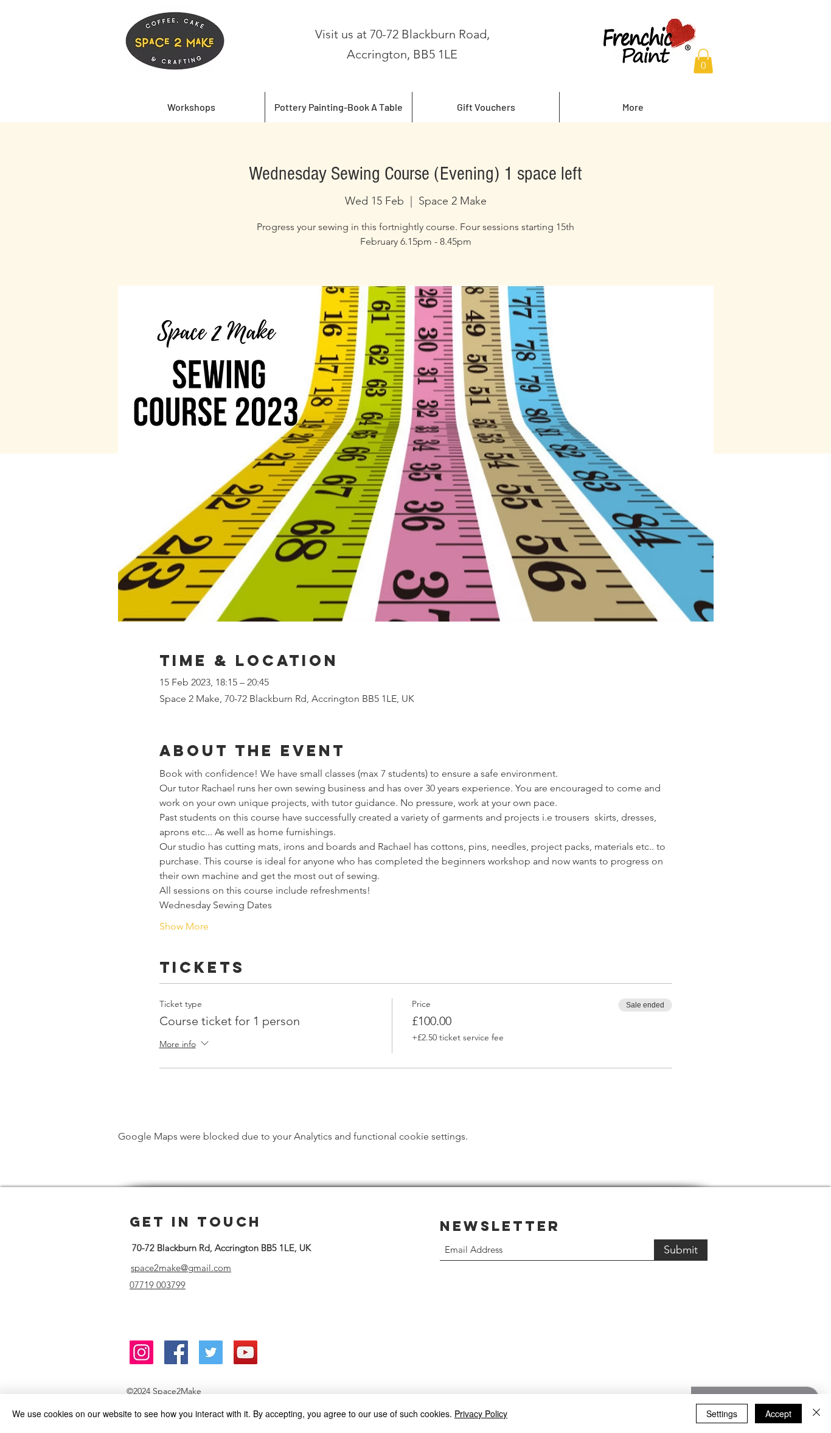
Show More (184, 926)
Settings (721, 1413)
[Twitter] (211, 1352)
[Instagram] (141, 1352)
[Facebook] (176, 1352)
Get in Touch (196, 1221)
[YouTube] (245, 1352)
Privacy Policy (480, 1413)
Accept (778, 1413)
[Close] (816, 1413)
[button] (703, 61)
